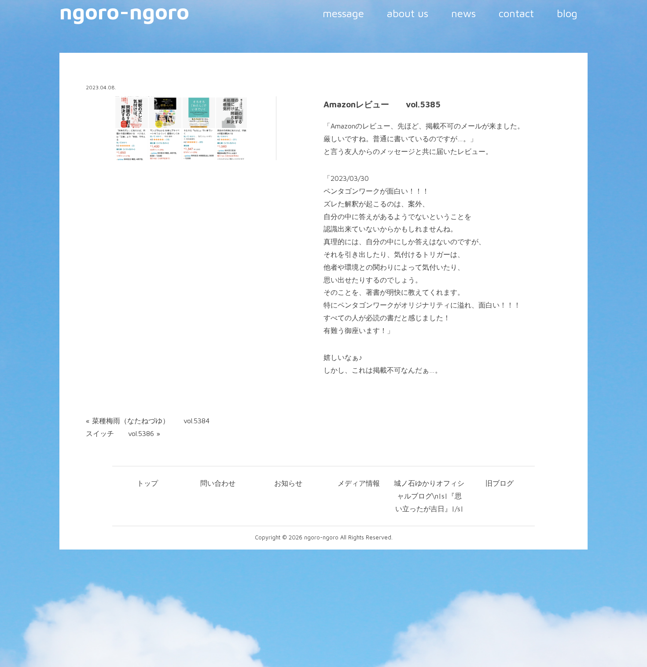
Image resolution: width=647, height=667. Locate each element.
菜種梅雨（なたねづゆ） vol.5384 (151, 421)
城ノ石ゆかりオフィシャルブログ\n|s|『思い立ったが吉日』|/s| (429, 496)
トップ (147, 483)
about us (407, 13)
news (463, 13)
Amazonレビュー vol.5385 (382, 104)
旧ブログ (499, 483)
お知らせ (288, 483)
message (343, 13)
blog (567, 13)
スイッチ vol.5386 (120, 433)
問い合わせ (217, 483)
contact (516, 13)
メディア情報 (359, 483)
